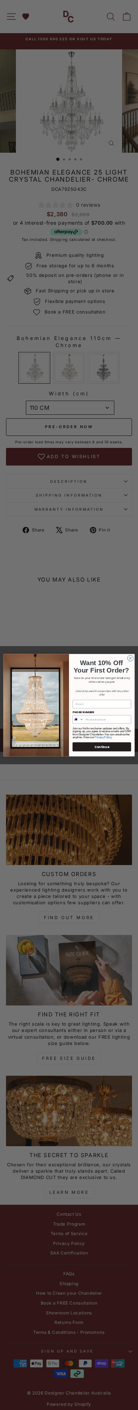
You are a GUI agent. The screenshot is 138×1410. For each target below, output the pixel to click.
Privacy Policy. (103, 737)
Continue (101, 746)
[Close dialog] (130, 658)
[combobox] (78, 719)
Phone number (83, 712)
